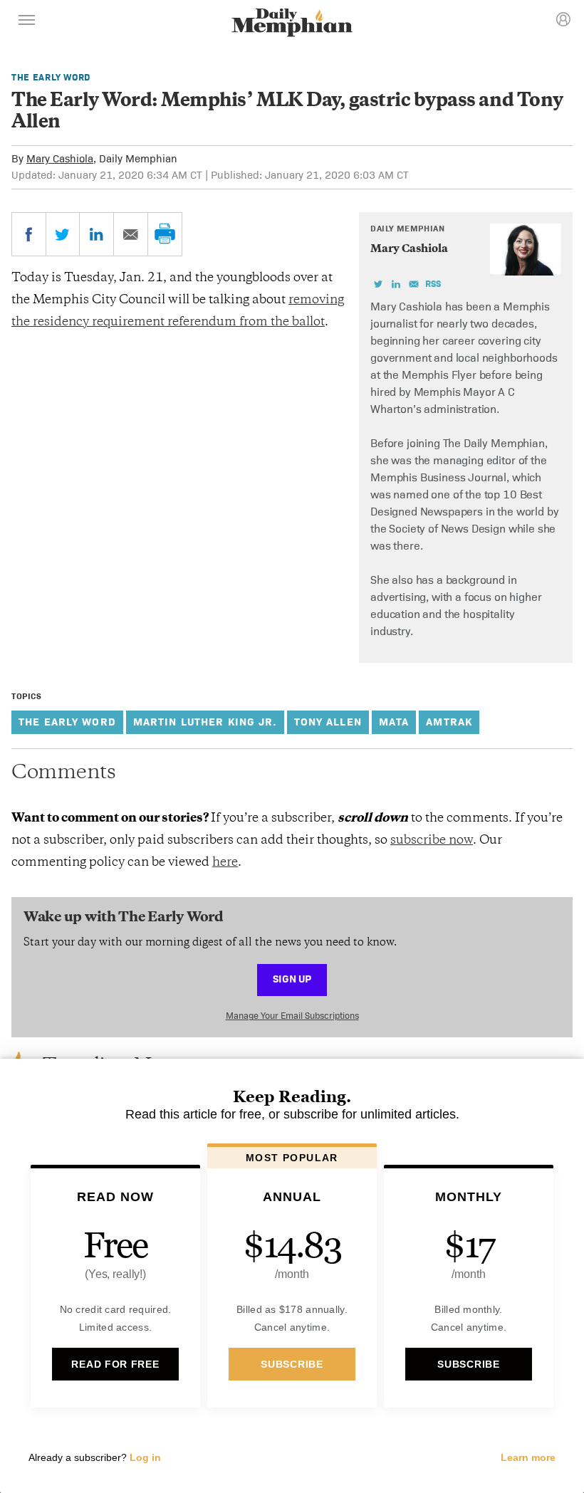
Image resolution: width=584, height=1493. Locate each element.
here (225, 863)
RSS (433, 283)
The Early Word (50, 77)
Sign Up (292, 979)
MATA (394, 722)
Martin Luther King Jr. (205, 722)
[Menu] (27, 22)
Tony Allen (328, 722)
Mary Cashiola (59, 158)
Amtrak (449, 722)
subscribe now (431, 841)
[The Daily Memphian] (292, 24)
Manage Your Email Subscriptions (292, 1015)
